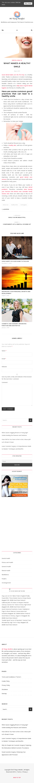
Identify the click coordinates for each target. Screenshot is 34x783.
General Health (6, 566)
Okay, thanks (28, 3)
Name (4, 351)
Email (4, 359)
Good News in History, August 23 (12, 616)
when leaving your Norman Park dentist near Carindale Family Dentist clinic (17, 191)
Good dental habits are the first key (13, 75)
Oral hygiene (23, 205)
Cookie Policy (6, 681)
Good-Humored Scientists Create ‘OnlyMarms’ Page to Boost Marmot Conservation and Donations (16, 611)
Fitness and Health (7, 562)
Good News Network (18, 591)
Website (4, 366)
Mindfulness (5, 574)
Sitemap (4, 693)
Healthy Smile (14, 205)
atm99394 (6, 209)
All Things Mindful (7, 649)
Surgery (4, 578)
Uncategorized (6, 583)
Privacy (24, 772)
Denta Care (5, 205)
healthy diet (12, 145)
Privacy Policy (6, 685)
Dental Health (17, 60)
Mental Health (6, 570)
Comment (5, 382)
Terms (19, 772)
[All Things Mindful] (17, 15)
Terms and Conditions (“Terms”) (11, 677)
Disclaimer (5, 689)
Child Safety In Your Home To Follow (15, 261)
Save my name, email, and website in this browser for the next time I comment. (17, 378)
